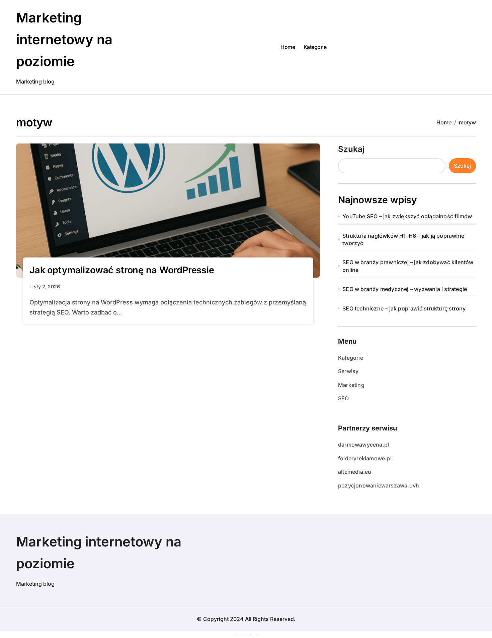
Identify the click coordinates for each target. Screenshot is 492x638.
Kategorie (315, 47)
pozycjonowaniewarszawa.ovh (378, 485)
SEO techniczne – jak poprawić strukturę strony (404, 308)
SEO (343, 398)
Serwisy (348, 371)
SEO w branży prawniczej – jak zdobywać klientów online (407, 266)
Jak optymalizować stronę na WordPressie (121, 270)
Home (287, 47)
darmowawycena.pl (363, 444)
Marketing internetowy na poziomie (64, 39)
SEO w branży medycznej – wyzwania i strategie (404, 289)
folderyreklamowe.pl (365, 458)
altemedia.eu (354, 471)
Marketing (351, 385)
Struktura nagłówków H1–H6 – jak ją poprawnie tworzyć (403, 239)
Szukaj (351, 149)
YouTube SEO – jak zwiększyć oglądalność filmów (407, 216)
